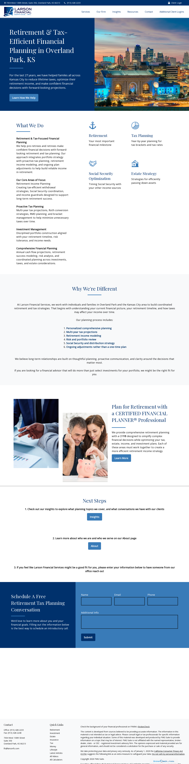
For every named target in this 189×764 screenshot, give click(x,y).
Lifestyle (53, 749)
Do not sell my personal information (168, 754)
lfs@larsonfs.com (11, 748)
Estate (52, 736)
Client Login (176, 3)
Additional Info (90, 612)
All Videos (54, 756)
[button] (85, 12)
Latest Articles (56, 753)
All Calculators (56, 759)
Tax (51, 743)
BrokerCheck (144, 726)
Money (53, 746)
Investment (55, 733)
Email (117, 594)
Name (84, 594)
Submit (88, 637)
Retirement (55, 729)
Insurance (54, 739)
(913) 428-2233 (74, 3)
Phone (151, 594)
